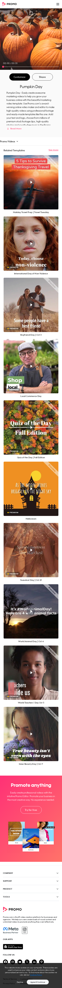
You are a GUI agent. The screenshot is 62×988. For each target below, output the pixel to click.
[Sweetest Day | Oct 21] (31, 550)
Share (42, 76)
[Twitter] (27, 962)
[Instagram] (24, 930)
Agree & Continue (37, 982)
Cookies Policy (36, 975)
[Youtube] (19, 962)
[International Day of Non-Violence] (31, 243)
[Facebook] (10, 930)
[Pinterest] (41, 962)
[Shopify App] (31, 946)
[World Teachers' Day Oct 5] (31, 673)
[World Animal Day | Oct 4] (31, 611)
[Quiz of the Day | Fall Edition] (31, 427)
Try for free (31, 809)
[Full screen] (58, 62)
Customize (19, 76)
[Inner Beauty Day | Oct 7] (31, 734)
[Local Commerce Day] (31, 366)
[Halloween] (31, 489)
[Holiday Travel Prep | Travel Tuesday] (31, 182)
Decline (20, 982)
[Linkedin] (34, 962)
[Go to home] (10, 4)
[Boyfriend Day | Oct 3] (31, 305)
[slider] (3, 67)
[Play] (31, 39)
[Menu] (58, 4)
